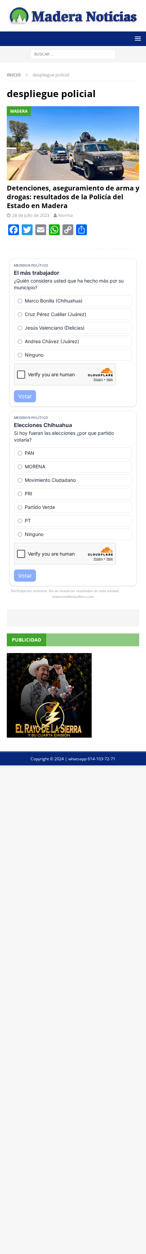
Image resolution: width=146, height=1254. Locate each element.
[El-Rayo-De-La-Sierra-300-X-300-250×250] (49, 733)
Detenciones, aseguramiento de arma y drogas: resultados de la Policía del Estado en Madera (73, 196)
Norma (65, 215)
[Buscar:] (73, 53)
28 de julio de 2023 (30, 215)
